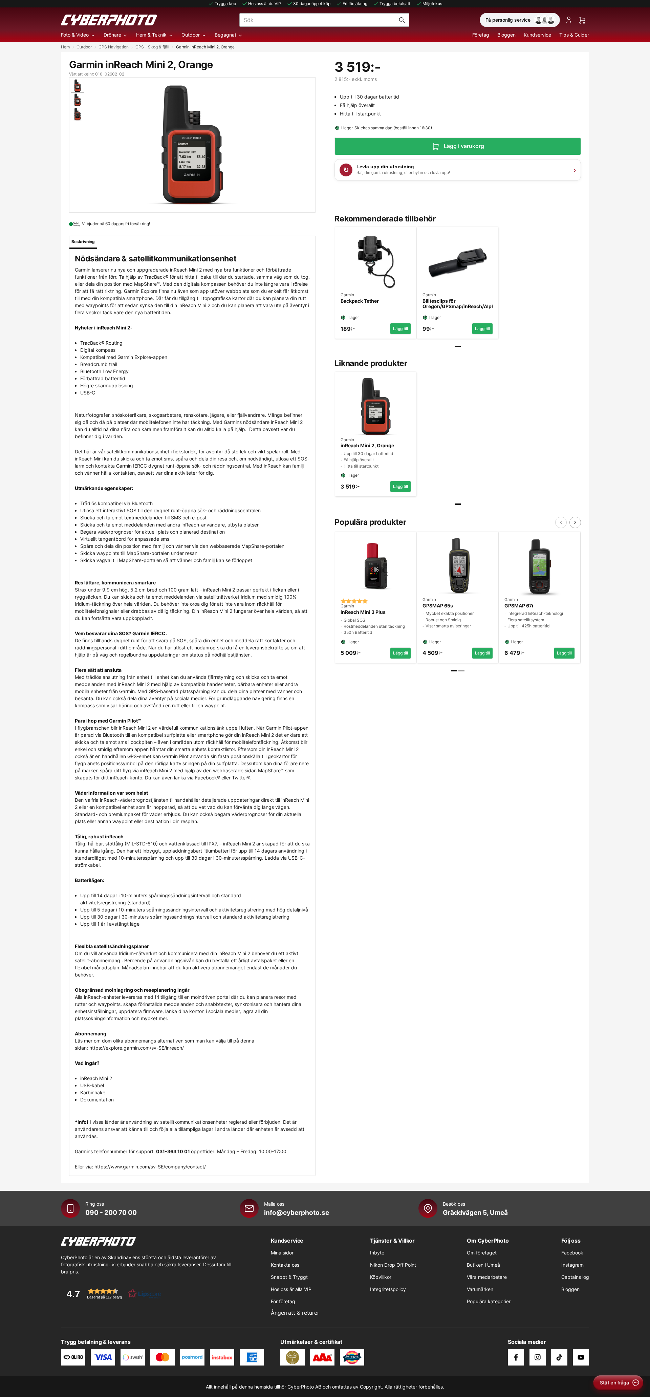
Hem (65, 46)
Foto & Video (75, 35)
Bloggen (506, 35)
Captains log (575, 1277)
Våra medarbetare (487, 1277)
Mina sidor (282, 1252)
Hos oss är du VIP (264, 3)
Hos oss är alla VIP (291, 1289)
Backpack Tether (360, 301)
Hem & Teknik (151, 35)
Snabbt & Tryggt (289, 1277)
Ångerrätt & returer (295, 1312)
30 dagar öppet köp (311, 3)
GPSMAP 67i (518, 605)
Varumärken (480, 1289)
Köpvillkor (380, 1277)
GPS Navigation (114, 46)
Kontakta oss (285, 1265)
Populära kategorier (489, 1301)
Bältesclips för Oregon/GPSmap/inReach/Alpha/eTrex (457, 303)
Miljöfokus (432, 3)
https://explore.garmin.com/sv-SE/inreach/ (136, 1048)
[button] (111, 1293)
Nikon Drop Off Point (393, 1265)
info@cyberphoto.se (296, 1212)
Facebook (572, 1252)
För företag (283, 1301)
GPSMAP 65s (437, 605)
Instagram (572, 1265)
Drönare (112, 35)
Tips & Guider (574, 35)
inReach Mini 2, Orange (367, 445)
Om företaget (482, 1252)
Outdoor (190, 35)
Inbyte (377, 1252)
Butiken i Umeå (483, 1265)
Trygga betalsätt (395, 3)
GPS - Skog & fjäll (152, 46)
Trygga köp (225, 3)
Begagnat (225, 35)
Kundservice (537, 35)
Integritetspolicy (388, 1289)
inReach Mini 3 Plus (363, 612)
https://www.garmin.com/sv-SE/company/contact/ (150, 1166)
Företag (480, 35)
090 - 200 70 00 (111, 1212)
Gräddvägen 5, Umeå (475, 1212)
